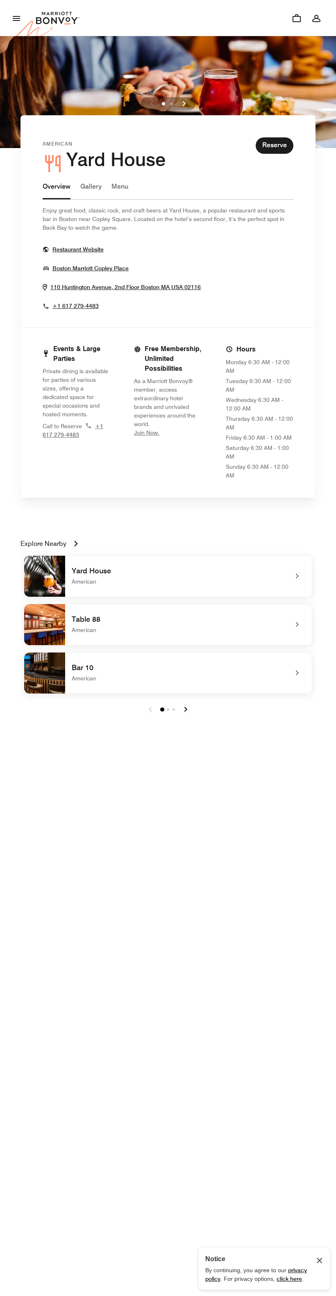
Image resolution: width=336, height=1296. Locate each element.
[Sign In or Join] (316, 18)
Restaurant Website (78, 249)
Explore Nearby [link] (43, 544)
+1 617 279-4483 (75, 306)
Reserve (274, 145)
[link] (168, 576)
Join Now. (168, 432)
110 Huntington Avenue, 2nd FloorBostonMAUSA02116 (125, 287)
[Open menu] (16, 18)
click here (289, 1278)
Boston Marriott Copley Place (90, 268)
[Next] (184, 103)
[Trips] (296, 18)
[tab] (56, 190)
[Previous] (152, 103)
